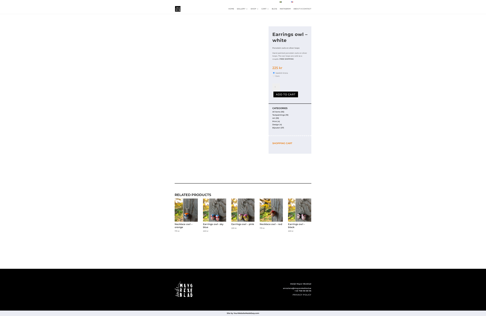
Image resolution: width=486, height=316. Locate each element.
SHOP (253, 9)
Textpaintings (278, 115)
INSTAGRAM (285, 9)
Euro (277, 76)
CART (264, 9)
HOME (231, 9)
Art (273, 118)
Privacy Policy (302, 295)
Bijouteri (276, 128)
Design (275, 124)
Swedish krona (282, 73)
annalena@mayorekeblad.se (297, 288)
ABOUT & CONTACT (302, 9)
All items (276, 112)
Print (274, 121)
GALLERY (241, 9)
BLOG (274, 9)
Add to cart (286, 94)
